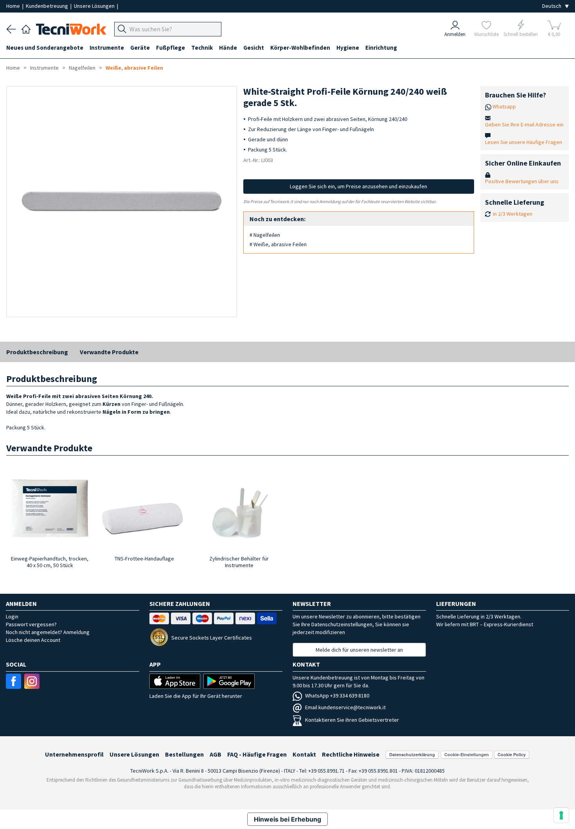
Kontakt (304, 754)
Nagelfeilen (82, 67)
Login (12, 616)
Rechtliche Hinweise (350, 754)
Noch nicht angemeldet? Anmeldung (48, 632)
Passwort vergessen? (31, 624)
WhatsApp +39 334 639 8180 (337, 695)
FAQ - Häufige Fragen (257, 754)
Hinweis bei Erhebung (287, 819)
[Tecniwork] (26, 28)
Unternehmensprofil (74, 754)
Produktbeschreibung (37, 352)
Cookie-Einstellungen (466, 754)
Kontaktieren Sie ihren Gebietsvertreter (352, 719)
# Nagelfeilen (265, 234)
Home (13, 5)
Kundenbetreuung (47, 5)
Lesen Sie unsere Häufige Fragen (523, 142)
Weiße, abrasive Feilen (134, 67)
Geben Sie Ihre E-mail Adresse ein (524, 124)
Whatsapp (504, 106)
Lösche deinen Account (33, 639)
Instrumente (44, 67)
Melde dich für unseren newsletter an (359, 649)
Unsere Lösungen (95, 5)
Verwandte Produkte (109, 352)
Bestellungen (184, 754)
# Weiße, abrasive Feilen (278, 244)
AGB (215, 754)
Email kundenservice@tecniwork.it (345, 707)
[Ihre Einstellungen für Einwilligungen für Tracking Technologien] (561, 815)
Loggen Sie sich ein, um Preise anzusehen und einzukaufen (358, 186)
